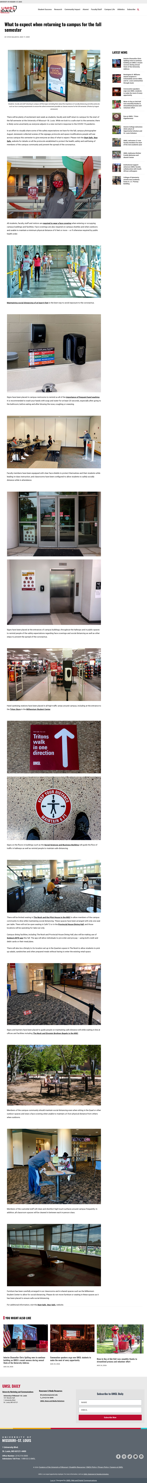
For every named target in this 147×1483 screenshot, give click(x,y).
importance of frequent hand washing (82, 397)
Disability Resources (77, 1467)
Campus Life (109, 10)
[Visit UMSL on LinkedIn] (135, 1456)
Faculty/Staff (96, 10)
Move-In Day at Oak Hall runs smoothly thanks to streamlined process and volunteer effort (132, 105)
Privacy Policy (103, 1467)
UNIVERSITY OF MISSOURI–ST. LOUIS (11, 2)
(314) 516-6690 (47, 1398)
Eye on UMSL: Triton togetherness (130, 117)
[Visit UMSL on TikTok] (129, 1456)
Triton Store (15, 709)
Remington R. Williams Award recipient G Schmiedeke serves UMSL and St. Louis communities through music (133, 79)
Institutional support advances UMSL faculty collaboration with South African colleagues (132, 168)
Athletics (121, 10)
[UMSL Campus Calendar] (141, 1456)
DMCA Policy (91, 1467)
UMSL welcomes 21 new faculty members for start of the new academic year (132, 143)
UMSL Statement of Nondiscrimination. (96, 1474)
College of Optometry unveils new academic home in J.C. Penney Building (131, 180)
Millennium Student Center (38, 709)
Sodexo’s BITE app (15, 938)
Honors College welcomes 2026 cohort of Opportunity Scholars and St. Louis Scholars (132, 130)
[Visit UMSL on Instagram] (124, 1456)
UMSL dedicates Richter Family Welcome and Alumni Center (132, 155)
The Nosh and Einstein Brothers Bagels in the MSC (55, 1033)
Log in (52, 1480)
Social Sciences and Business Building (61, 845)
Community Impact (72, 10)
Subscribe (131, 10)
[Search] (138, 9)
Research (58, 10)
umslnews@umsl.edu (50, 1395)
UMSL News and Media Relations (52, 1401)
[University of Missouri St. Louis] (16, 1441)
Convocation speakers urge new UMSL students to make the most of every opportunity (132, 92)
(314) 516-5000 (21, 1456)
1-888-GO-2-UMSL (28, 1459)
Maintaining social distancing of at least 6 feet (27, 303)
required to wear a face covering (57, 223)
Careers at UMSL (116, 1467)
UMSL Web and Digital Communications (81, 1480)
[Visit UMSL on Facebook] (118, 1456)
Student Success (45, 10)
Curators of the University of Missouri (53, 1467)
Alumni (86, 10)
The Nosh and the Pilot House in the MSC (52, 917)
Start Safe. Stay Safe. (46, 1305)
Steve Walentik (13, 37)
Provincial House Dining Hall (71, 924)
